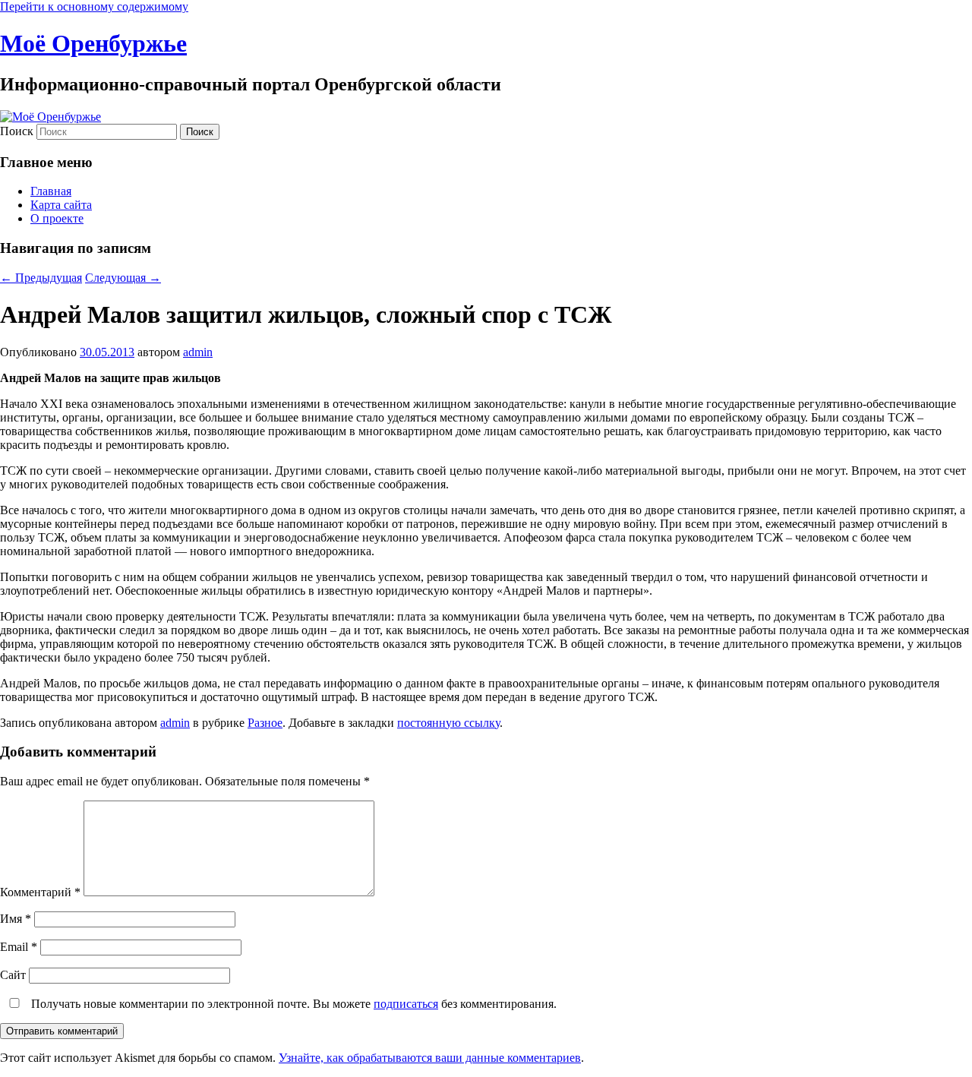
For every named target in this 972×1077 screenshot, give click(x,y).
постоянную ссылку (448, 722)
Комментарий (40, 892)
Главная (50, 191)
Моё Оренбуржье (93, 43)
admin (198, 352)
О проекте (57, 218)
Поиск (16, 131)
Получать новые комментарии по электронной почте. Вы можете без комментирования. (292, 1003)
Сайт (13, 974)
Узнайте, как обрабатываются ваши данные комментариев (430, 1057)
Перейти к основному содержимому (94, 6)
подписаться (406, 1003)
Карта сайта (61, 204)
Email (18, 946)
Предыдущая (41, 277)
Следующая (123, 277)
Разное (265, 722)
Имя (15, 918)
